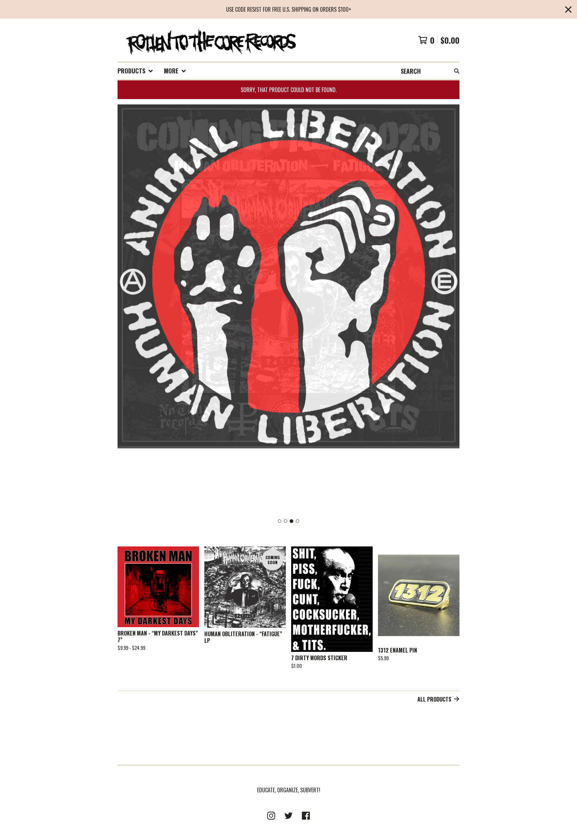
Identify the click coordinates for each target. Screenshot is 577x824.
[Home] (210, 40)
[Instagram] (271, 816)
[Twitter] (288, 816)
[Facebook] (306, 816)
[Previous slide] (127, 310)
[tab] (279, 521)
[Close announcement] (568, 9)
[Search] (456, 71)
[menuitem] (135, 71)
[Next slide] (450, 310)
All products (434, 699)
